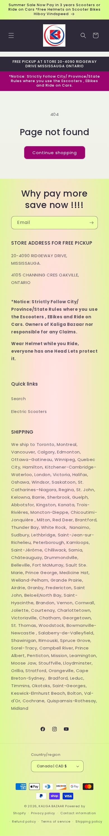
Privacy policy (43, 813)
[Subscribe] (91, 222)
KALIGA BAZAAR (51, 806)
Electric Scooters (29, 411)
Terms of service (55, 821)
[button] (11, 35)
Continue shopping (54, 153)
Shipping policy (88, 821)
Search (18, 399)
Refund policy (24, 821)
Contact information (78, 813)
